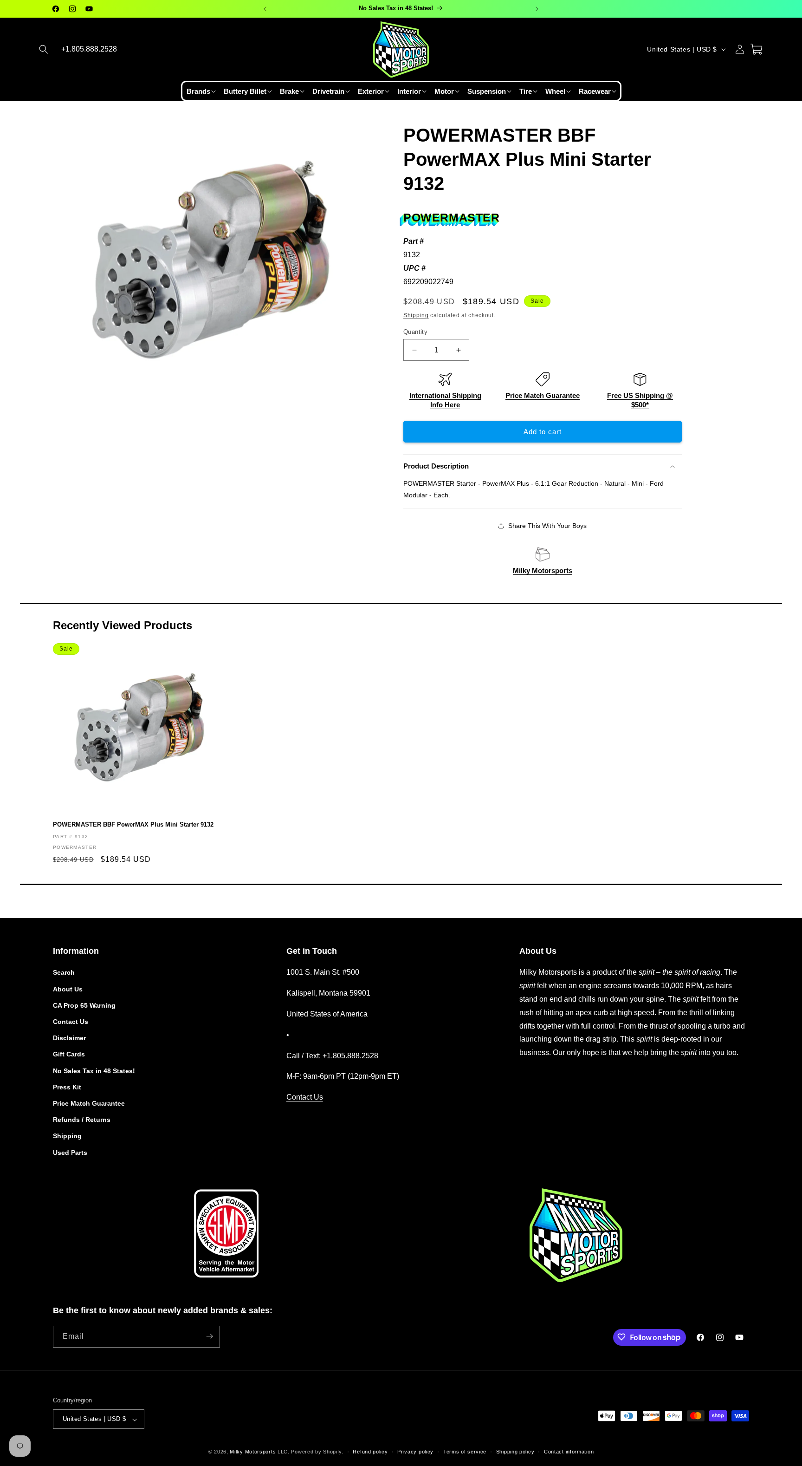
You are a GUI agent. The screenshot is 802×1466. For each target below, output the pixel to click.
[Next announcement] (537, 9)
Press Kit (67, 1086)
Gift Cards (69, 1054)
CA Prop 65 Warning (84, 1005)
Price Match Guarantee (542, 395)
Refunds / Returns (81, 1119)
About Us (68, 988)
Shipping (416, 315)
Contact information (569, 1451)
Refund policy (370, 1451)
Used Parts (70, 1152)
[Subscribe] (209, 1336)
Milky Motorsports (542, 570)
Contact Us (70, 1021)
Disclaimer (69, 1038)
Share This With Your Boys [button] (547, 525)
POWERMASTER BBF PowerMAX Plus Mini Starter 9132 (133, 824)
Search (64, 972)
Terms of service (464, 1451)
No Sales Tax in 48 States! (94, 1070)
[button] (43, 49)
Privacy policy (415, 1451)
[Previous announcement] (265, 9)
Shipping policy (515, 1451)
